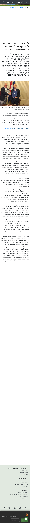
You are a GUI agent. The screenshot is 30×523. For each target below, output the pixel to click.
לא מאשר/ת (15, 520)
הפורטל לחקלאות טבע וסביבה (17, 2)
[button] (4, 508)
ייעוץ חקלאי (25, 471)
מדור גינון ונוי (24, 483)
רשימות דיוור (24, 498)
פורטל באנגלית (24, 473)
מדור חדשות (24, 481)
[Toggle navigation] (3, 2)
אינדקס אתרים (24, 496)
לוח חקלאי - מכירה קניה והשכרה (19, 494)
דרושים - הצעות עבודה (22, 492)
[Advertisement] (15, 25)
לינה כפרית (25, 486)
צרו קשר (26, 474)
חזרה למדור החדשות (18, 7)
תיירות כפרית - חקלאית (21, 485)
